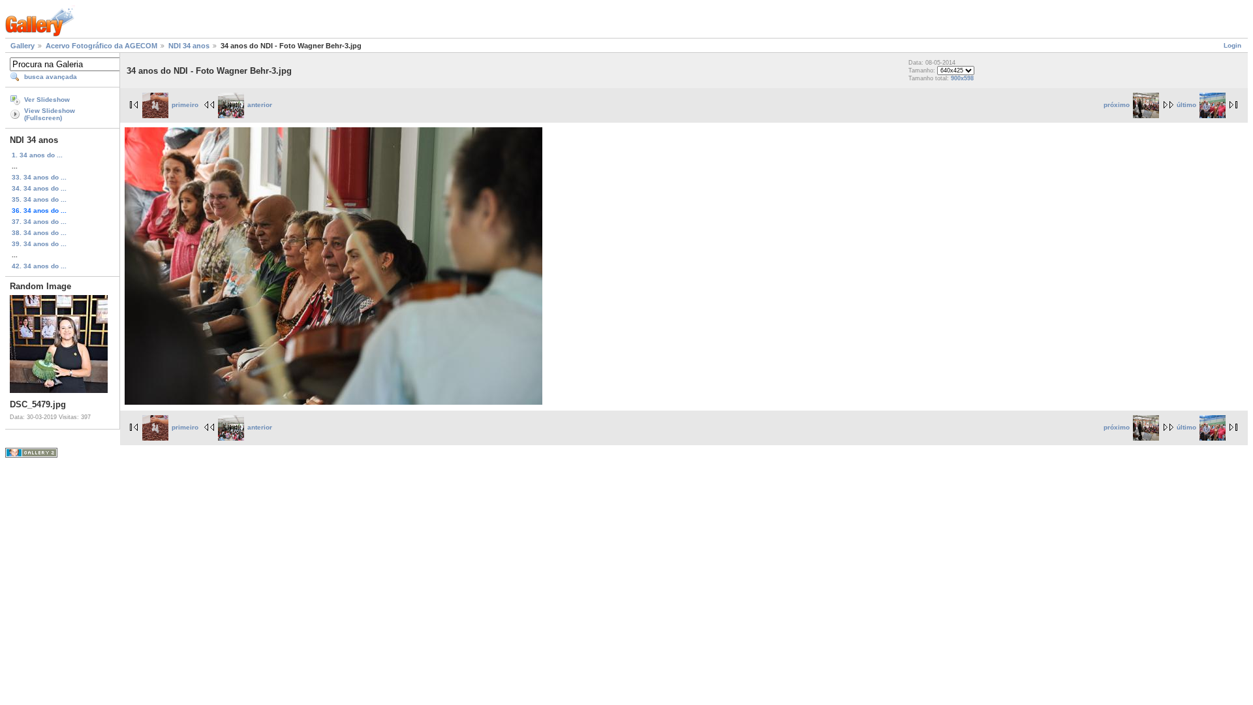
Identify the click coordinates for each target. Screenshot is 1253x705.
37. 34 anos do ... (39, 221)
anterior (259, 104)
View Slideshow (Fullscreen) (49, 114)
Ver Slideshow (47, 99)
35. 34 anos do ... (39, 199)
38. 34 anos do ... (39, 232)
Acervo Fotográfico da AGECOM (101, 46)
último (1186, 104)
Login (1232, 45)
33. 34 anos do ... (39, 177)
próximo (1117, 104)
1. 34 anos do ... (37, 155)
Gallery (22, 46)
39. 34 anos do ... (39, 243)
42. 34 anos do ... (39, 266)
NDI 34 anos (188, 46)
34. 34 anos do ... (39, 188)
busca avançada (50, 76)
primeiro (185, 104)
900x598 (962, 78)
